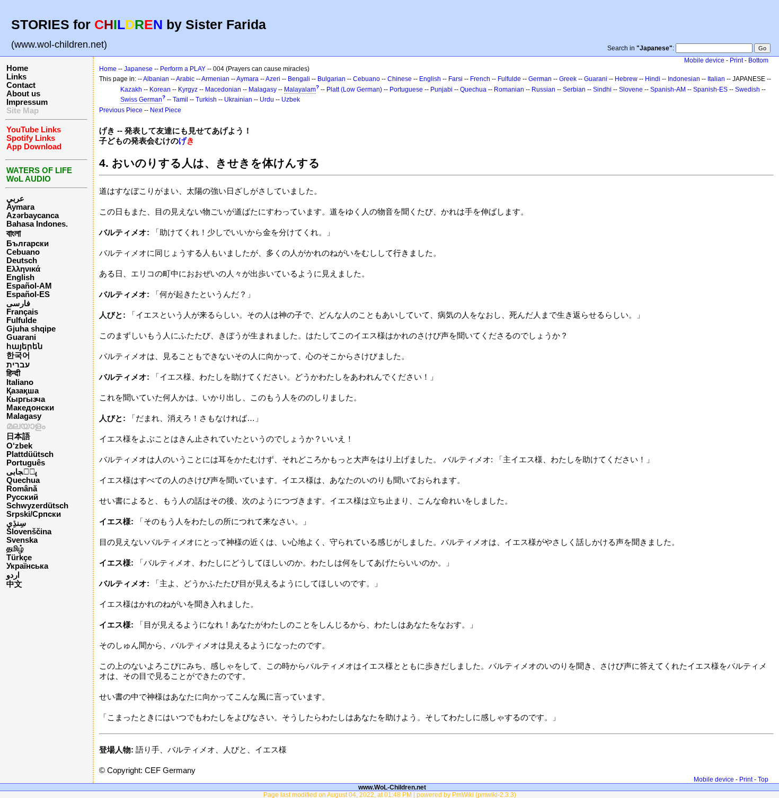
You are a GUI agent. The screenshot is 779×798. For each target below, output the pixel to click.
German (540, 79)
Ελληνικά (23, 269)
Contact (21, 85)
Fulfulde (21, 320)
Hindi (652, 79)
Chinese (399, 79)
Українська (27, 566)
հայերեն (24, 346)
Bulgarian (331, 79)
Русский (22, 497)
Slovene (631, 89)
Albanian (156, 79)
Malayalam (300, 89)
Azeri (272, 79)
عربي (15, 198)
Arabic (185, 79)
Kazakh (131, 89)
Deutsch (21, 260)
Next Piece (165, 110)
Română (21, 489)
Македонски (30, 408)
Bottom (758, 60)
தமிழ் (15, 548)
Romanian (509, 89)
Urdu (267, 99)
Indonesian (684, 79)
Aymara (20, 207)
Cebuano (23, 252)
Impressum (27, 102)
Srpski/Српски (33, 514)
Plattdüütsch (30, 454)
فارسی (18, 303)
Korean (160, 89)
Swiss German (141, 99)
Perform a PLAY (183, 69)
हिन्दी (13, 373)
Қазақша (22, 391)
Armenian (215, 79)
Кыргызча (25, 399)
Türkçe (19, 557)
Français (22, 312)
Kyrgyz (188, 89)
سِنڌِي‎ (16, 523)
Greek (568, 79)
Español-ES (28, 294)
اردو (13, 575)
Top (763, 779)
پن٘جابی (21, 472)
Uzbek (290, 99)
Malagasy (23, 416)
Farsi (455, 79)
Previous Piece (121, 110)
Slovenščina (28, 531)
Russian (543, 89)
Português (25, 463)
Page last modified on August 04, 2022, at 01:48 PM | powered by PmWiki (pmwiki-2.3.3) (389, 794)
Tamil (180, 99)
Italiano (19, 382)
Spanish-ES (710, 89)
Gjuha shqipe (31, 329)
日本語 (18, 436)
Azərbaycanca (32, 215)
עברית (18, 365)
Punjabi (441, 89)
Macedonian (223, 89)
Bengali (299, 79)
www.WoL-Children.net (392, 787)
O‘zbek (19, 446)
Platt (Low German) (354, 89)
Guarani (21, 337)
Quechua (23, 480)
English (20, 277)
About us (23, 93)
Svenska (22, 540)
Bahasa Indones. (37, 224)
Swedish (747, 89)
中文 (14, 584)
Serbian (574, 89)
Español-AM (29, 286)
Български (27, 243)
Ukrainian (238, 99)
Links (16, 77)
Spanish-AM (668, 89)
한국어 (18, 355)
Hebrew (626, 79)
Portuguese (406, 89)
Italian (716, 79)
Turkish (206, 99)
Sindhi (602, 89)
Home (17, 68)
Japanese (138, 69)
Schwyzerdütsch (37, 505)
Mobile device (704, 60)
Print (736, 60)
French (480, 79)
